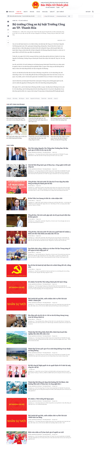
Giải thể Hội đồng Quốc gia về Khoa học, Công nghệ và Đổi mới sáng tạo (49, 166)
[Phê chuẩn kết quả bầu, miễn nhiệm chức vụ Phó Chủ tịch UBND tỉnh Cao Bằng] (16, 421)
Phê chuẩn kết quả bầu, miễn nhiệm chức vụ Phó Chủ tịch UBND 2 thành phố (47, 299)
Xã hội (38, 11)
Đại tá (27, 98)
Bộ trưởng (15, 98)
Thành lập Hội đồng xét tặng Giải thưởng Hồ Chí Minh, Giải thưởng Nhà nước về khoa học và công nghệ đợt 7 (48, 383)
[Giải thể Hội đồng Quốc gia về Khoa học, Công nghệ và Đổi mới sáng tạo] (16, 170)
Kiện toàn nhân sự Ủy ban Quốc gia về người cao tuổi (46, 432)
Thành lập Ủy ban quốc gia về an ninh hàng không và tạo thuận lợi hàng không (49, 349)
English (58, 7)
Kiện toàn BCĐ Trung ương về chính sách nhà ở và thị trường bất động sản (15, 119)
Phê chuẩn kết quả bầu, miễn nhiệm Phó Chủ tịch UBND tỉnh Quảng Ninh (61, 119)
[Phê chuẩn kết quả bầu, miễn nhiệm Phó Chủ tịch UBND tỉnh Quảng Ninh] (61, 111)
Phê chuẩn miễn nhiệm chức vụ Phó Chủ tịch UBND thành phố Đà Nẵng (16, 137)
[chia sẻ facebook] (8, 21)
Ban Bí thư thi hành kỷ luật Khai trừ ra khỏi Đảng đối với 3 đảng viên (49, 266)
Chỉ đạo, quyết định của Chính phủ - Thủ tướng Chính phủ (39, 152)
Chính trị (18, 11)
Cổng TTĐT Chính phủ (49, 16)
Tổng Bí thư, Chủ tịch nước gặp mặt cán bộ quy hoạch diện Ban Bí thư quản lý (49, 216)
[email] (69, 16)
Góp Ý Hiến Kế (60, 11)
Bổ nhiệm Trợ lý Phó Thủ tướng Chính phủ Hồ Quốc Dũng (47, 282)
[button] (38, 16)
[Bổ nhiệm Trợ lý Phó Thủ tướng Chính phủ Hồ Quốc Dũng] (16, 287)
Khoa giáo (45, 11)
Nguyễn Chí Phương (34, 98)
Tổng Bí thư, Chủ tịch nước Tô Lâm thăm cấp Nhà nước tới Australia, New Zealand (23, 16)
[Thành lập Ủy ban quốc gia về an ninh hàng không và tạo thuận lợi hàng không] (16, 354)
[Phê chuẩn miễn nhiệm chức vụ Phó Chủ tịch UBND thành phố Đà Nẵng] (16, 129)
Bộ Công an (21, 98)
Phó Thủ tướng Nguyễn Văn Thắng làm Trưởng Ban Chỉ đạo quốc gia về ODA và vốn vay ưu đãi (48, 149)
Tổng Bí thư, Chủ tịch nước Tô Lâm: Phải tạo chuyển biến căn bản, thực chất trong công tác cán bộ (39, 138)
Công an (9, 98)
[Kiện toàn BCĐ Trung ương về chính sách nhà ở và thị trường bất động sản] (16, 111)
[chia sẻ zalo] (8, 25)
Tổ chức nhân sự (23, 20)
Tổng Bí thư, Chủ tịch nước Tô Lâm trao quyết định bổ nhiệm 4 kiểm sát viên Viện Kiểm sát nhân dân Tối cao (49, 232)
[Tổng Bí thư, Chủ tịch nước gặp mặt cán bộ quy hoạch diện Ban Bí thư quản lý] (16, 220)
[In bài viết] (8, 36)
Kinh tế (25, 11)
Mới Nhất (88, 11)
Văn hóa (32, 11)
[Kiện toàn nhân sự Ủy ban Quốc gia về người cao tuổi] (16, 437)
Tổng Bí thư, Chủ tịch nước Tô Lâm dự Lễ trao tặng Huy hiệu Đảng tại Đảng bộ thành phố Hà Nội (48, 182)
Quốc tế (52, 11)
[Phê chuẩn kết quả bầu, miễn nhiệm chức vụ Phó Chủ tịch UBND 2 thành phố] (16, 304)
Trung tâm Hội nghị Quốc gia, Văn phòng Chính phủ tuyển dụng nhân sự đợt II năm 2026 (38, 120)
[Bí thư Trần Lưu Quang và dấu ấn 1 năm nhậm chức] (16, 203)
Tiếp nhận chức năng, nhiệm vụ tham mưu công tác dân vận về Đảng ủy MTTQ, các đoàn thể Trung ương (60, 138)
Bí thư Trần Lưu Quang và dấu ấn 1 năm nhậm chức (45, 198)
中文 (62, 7)
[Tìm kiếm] (93, 12)
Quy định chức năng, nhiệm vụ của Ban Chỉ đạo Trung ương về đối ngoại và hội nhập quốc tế (49, 249)
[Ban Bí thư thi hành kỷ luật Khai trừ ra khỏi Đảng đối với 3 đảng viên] (16, 270)
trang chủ (11, 11)
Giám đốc (50, 98)
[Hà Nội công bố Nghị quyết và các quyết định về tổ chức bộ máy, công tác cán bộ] (16, 370)
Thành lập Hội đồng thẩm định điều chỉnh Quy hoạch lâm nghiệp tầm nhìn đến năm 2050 (47, 333)
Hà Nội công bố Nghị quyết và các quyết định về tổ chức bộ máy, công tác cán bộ (49, 366)
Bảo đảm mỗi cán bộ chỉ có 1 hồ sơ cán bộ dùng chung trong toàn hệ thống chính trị (48, 316)
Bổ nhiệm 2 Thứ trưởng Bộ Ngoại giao (41, 399)
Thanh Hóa (43, 98)
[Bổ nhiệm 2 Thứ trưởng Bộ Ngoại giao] (16, 404)
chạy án (56, 98)
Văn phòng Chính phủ (61, 16)
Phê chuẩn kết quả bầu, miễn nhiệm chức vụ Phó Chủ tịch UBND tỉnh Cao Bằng (47, 416)
